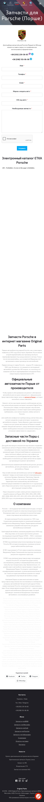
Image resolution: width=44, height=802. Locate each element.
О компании (22, 738)
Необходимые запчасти (22, 108)
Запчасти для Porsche (22, 731)
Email (22, 83)
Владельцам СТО (22, 766)
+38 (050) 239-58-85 (19, 54)
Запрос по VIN (22, 763)
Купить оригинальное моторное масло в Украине (22, 756)
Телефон (22, 74)
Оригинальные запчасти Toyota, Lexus (22, 759)
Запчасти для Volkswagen (22, 734)
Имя (22, 66)
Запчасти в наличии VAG (22, 769)
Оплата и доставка (22, 741)
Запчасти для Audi (22, 728)
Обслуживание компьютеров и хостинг (22, 797)
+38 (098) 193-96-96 (20, 59)
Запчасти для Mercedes (22, 725)
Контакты (22, 744)
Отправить (22, 148)
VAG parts (38, 473)
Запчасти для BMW (22, 721)
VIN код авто (22, 100)
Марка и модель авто (22, 91)
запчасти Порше (30, 397)
